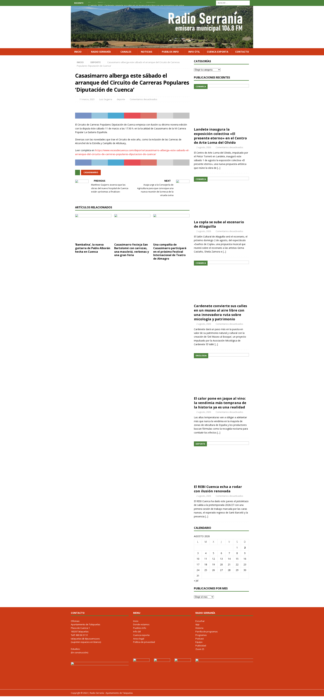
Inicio (78, 51)
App (197, 624)
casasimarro (91, 172)
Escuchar (200, 621)
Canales (125, 51)
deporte (121, 99)
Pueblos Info (170, 51)
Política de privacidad (144, 642)
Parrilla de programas (206, 631)
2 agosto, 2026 (203, 147)
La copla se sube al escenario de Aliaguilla (219, 224)
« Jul (196, 580)
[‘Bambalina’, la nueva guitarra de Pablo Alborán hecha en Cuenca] (93, 227)
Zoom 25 (199, 649)
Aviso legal (138, 638)
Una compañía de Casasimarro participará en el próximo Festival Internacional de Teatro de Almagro (169, 251)
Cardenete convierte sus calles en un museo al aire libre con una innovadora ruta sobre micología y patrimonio (220, 312)
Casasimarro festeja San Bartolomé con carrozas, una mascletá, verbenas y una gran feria (131, 250)
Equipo (198, 642)
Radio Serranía (101, 51)
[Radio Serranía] (162, 46)
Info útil (194, 51)
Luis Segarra (105, 99)
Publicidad (200, 645)
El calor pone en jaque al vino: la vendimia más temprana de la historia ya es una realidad (220, 402)
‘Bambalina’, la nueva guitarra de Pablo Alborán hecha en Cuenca (92, 248)
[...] (218, 167)
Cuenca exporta (217, 51)
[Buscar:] (233, 2)
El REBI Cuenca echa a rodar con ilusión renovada (218, 488)
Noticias (146, 51)
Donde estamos (141, 624)
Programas (201, 635)
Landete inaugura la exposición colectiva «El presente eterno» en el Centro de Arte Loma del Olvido (220, 136)
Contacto (242, 51)
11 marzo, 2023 (86, 99)
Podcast (199, 638)
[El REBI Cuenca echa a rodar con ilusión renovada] (221, 462)
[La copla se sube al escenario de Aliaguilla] (221, 197)
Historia (199, 627)
